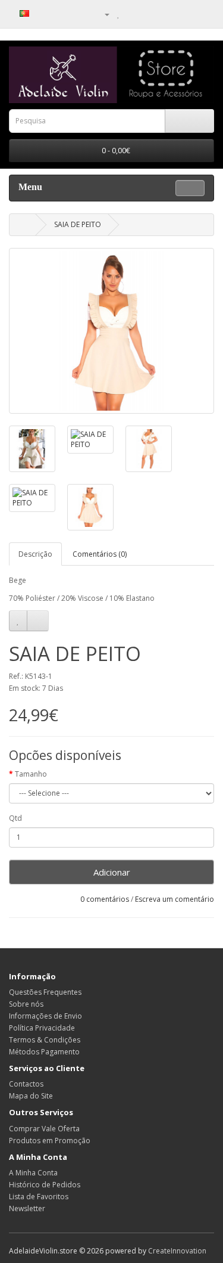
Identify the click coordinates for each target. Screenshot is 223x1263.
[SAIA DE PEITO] (111, 331)
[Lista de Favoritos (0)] (118, 14)
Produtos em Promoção (49, 1140)
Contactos (26, 1084)
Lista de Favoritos (38, 1196)
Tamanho (31, 774)
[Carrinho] (131, 14)
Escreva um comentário (174, 899)
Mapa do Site (31, 1096)
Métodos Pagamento (44, 1052)
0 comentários (104, 899)
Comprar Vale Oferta (44, 1129)
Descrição (35, 554)
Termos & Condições (44, 1040)
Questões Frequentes (45, 992)
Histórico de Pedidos (44, 1185)
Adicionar (111, 872)
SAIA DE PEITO (77, 224)
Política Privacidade (42, 1028)
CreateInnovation (177, 1251)
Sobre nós (26, 1004)
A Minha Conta (33, 1173)
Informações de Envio (45, 1016)
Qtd (15, 818)
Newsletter (27, 1208)
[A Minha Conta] (102, 14)
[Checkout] (145, 14)
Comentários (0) (100, 554)
